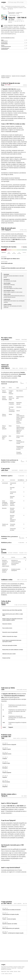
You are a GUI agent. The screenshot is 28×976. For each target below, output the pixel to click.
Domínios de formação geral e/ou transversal (12, 382)
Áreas (8, 971)
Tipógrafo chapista (5, 77)
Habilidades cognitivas (12, 475)
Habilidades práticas (12, 542)
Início (2, 6)
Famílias (11, 971)
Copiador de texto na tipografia (18, 75)
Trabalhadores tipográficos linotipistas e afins (16, 7)
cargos (3, 2)
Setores (15, 971)
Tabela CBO (3, 971)
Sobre (19, 971)
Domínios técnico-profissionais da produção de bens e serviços (12, 461)
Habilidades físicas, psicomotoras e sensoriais (12, 537)
